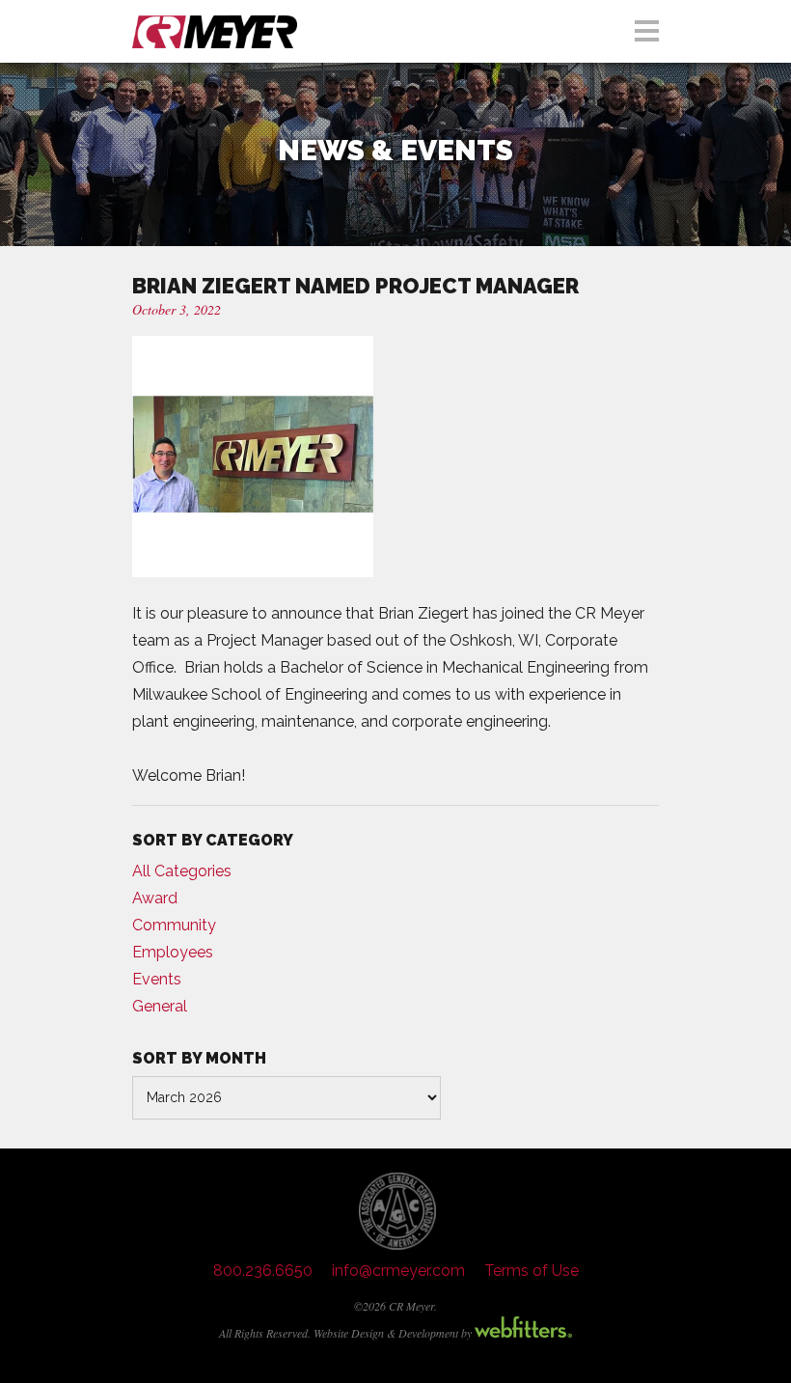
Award (154, 898)
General (159, 1006)
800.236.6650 (263, 1270)
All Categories (182, 871)
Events (156, 979)
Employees (172, 952)
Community (174, 925)
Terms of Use (531, 1270)
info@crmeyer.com (398, 1270)
